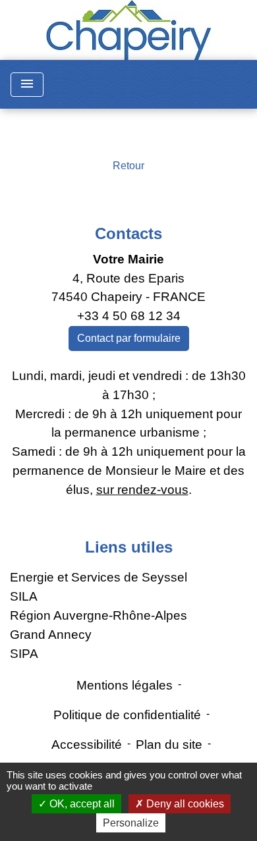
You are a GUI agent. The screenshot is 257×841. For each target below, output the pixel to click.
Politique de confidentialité (127, 715)
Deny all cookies (184, 803)
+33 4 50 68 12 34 (129, 316)
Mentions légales (124, 685)
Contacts (128, 233)
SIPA (24, 654)
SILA (24, 596)
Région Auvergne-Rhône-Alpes (98, 615)
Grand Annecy (51, 634)
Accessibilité (86, 744)
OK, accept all (81, 803)
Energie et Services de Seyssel (98, 577)
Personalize (131, 822)
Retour (128, 165)
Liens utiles (129, 547)
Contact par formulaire (129, 338)
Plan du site (169, 744)
